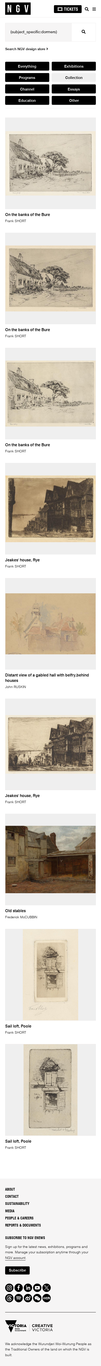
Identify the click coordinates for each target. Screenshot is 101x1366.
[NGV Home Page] (18, 9)
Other (74, 101)
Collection (74, 78)
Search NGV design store (25, 49)
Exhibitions (74, 66)
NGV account (15, 1258)
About (10, 1189)
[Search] (87, 9)
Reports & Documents (23, 1225)
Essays (74, 89)
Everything (27, 66)
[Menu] (94, 9)
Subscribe (17, 1270)
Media (9, 1211)
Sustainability (17, 1204)
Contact (12, 1196)
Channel (27, 89)
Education (27, 101)
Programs (27, 78)
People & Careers (19, 1218)
